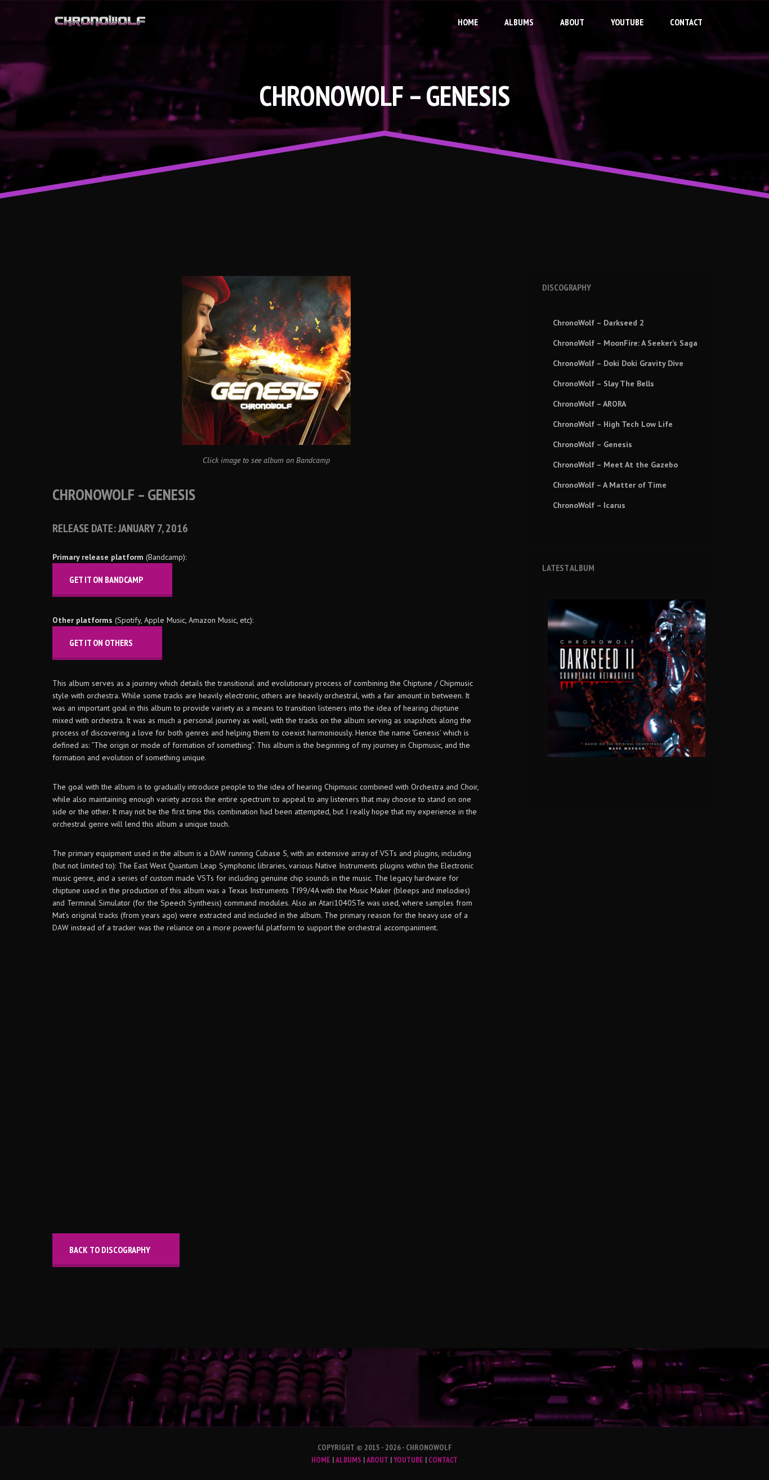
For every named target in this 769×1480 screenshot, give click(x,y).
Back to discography (109, 1249)
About (572, 22)
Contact (686, 22)
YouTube (627, 22)
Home (468, 22)
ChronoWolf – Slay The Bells (603, 383)
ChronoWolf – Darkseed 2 (598, 323)
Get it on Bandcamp (106, 579)
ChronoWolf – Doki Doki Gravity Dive (618, 363)
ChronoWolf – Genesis (592, 444)
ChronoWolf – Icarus (589, 505)
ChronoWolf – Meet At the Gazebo (615, 465)
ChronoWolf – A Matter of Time (610, 485)
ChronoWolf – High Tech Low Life (613, 424)
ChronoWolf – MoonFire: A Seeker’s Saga (625, 343)
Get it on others (101, 642)
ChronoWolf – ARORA (589, 404)
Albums (519, 22)
